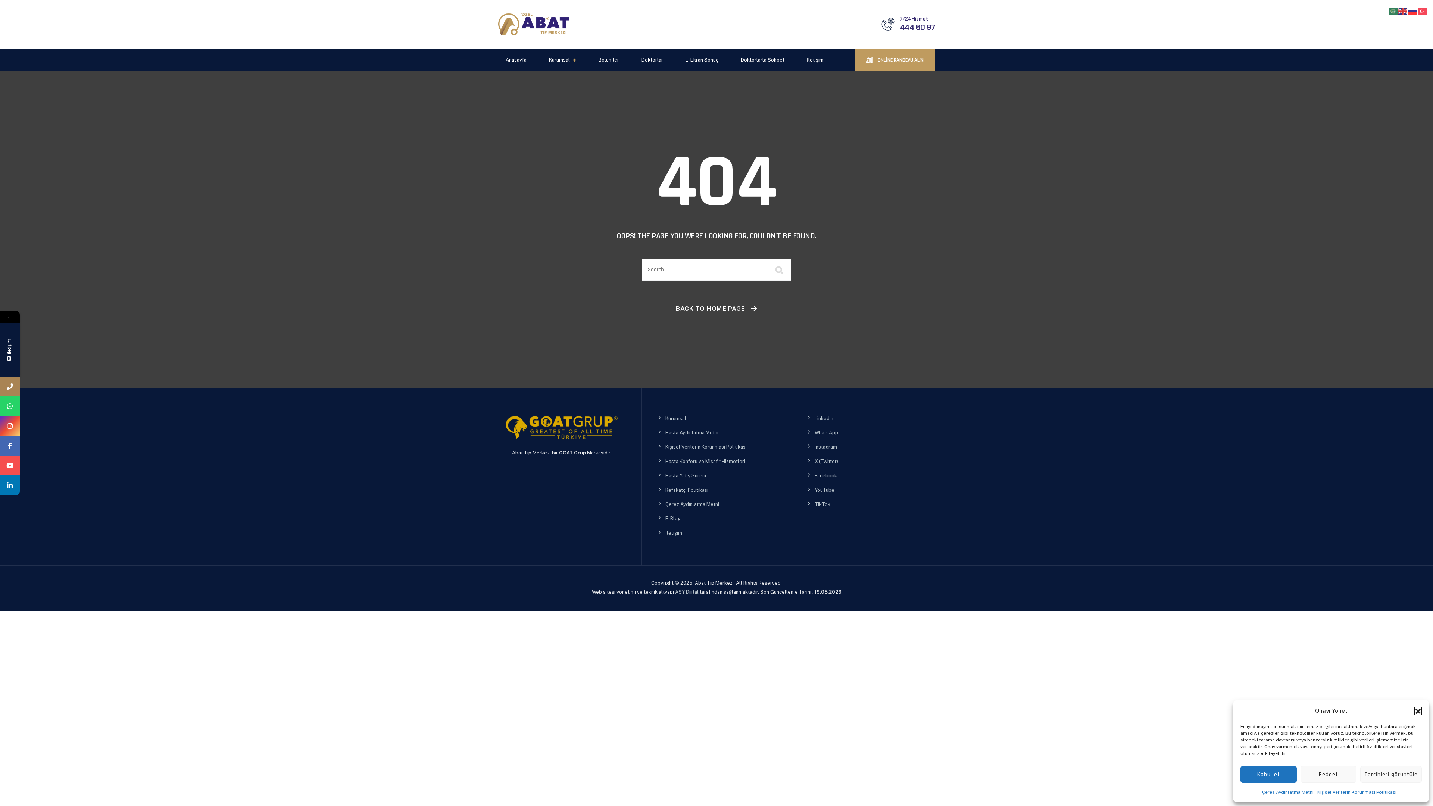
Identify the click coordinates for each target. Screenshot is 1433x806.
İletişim (815, 60)
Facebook (826, 475)
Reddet (1328, 774)
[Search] (780, 269)
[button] (1418, 711)
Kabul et (1268, 774)
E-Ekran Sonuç (702, 60)
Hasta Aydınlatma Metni (691, 432)
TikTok (822, 504)
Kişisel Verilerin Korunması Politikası (1356, 792)
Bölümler (609, 60)
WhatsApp (826, 432)
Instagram (826, 447)
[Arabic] (1393, 10)
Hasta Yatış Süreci (685, 475)
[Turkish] (1422, 10)
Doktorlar (652, 60)
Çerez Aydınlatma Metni (1288, 792)
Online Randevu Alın (900, 60)
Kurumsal (559, 60)
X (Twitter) (826, 461)
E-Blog (673, 518)
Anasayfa (516, 60)
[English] (1403, 10)
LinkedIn (824, 418)
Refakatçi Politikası (686, 490)
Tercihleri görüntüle (1391, 774)
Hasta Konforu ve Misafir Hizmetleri (705, 461)
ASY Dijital (687, 592)
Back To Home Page (710, 308)
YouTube (824, 490)
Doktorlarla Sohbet (762, 60)
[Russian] (1413, 10)
